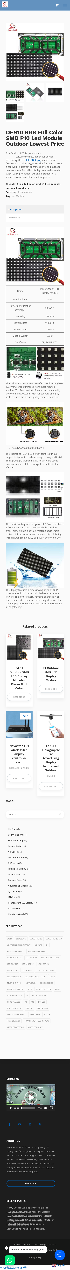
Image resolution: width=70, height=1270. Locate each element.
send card (35, 1014)
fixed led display (15, 951)
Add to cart (19, 778)
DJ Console (13, 891)
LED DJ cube (12, 964)
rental (29, 1008)
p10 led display (14, 1008)
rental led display (16, 1014)
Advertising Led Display (18, 945)
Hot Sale (12, 829)
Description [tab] (14, 209)
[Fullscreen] (51, 1108)
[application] (31, 1097)
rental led (42, 1008)
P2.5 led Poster (43, 989)
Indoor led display (37, 951)
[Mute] (46, 1108)
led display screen (50, 957)
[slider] (28, 1108)
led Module (18, 196)
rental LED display (32, 160)
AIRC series (13, 851)
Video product (35, 1027)
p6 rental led (13, 1002)
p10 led (41, 1002)
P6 (27, 995)
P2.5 (30, 989)
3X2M (9, 939)
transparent (13, 1021)
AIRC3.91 (38, 945)
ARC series (13, 863)
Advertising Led (54, 939)
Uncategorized (16, 914)
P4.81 (57, 989)
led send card (14, 976)
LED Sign (12, 897)
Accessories (25, 192)
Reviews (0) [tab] (14, 217)
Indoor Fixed (14, 874)
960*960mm (21, 939)
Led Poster (43, 964)
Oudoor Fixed (15, 880)
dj (47, 945)
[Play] (10, 1108)
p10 (32, 1002)
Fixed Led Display (17, 868)
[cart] (57, 5)
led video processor (35, 976)
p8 (26, 1002)
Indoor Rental (15, 846)
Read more (19, 697)
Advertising (36, 939)
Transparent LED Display (20, 902)
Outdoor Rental (16, 857)
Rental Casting (15, 840)
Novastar (30, 983)
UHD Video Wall (16, 834)
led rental (12, 970)
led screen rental (45, 970)
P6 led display (39, 995)
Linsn (52, 976)
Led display (31, 957)
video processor (15, 1027)
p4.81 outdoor (14, 995)
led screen (27, 970)
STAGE (47, 1014)
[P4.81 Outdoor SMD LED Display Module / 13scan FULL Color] (19, 647)
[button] (30, 1097)
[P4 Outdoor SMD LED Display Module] (50, 647)
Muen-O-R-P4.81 (14, 983)
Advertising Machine (19, 885)
